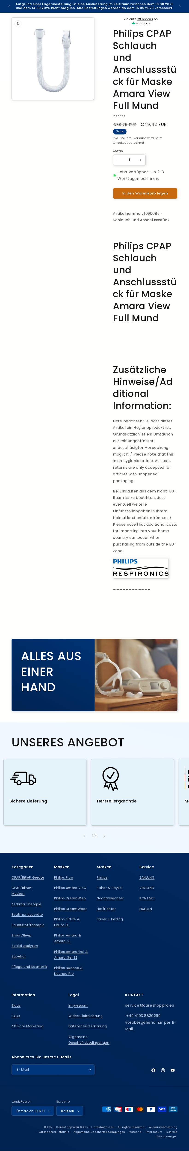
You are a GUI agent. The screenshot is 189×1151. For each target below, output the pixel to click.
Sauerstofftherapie (28, 925)
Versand (140, 138)
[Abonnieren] (89, 1069)
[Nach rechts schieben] (105, 836)
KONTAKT (147, 898)
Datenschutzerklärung (87, 1026)
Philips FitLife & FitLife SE (67, 922)
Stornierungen (167, 1136)
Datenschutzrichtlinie (53, 1132)
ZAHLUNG (146, 877)
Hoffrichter (106, 908)
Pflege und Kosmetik (29, 966)
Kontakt (171, 1132)
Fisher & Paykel (110, 888)
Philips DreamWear (70, 908)
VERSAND (146, 888)
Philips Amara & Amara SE (67, 938)
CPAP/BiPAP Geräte (28, 877)
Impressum (78, 1005)
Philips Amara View (70, 888)
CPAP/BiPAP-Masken (22, 891)
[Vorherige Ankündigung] (9, 6)
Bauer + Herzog (110, 919)
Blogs (16, 1005)
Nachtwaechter (110, 898)
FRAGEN (145, 908)
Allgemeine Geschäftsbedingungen (88, 1040)
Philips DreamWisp (70, 898)
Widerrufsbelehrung (85, 1016)
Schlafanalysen (25, 945)
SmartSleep (22, 935)
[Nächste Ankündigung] (180, 6)
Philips (102, 877)
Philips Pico (63, 877)
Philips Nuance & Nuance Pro (68, 971)
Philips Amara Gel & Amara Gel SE (71, 954)
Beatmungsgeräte (27, 914)
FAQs (16, 1016)
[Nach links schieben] (84, 836)
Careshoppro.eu (67, 1127)
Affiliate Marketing (27, 1026)
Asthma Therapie (26, 904)
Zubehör (19, 956)
